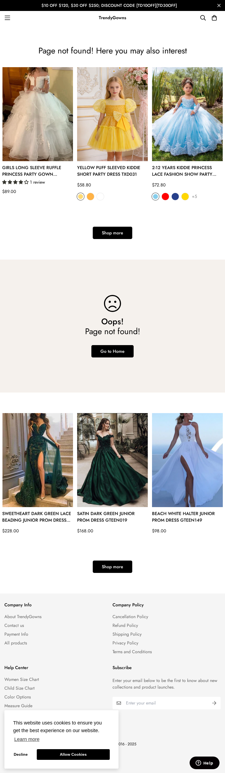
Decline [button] (21, 754)
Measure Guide (18, 706)
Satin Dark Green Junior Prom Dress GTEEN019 (106, 516)
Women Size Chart (21, 679)
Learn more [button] (27, 739)
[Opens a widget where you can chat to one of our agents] (204, 763)
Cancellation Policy (130, 616)
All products (15, 643)
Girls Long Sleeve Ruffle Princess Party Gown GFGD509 (31, 171)
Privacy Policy (125, 643)
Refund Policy (125, 625)
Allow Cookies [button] (73, 754)
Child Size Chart (19, 688)
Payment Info (16, 634)
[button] (16, 182)
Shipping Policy (127, 634)
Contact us (14, 625)
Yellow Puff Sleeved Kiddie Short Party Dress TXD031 (108, 170)
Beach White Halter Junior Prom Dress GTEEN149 (183, 516)
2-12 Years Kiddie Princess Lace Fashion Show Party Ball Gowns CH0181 (182, 171)
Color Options (17, 697)
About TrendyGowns (22, 616)
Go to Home (112, 351)
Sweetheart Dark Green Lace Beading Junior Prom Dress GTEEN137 (36, 517)
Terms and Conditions (132, 652)
